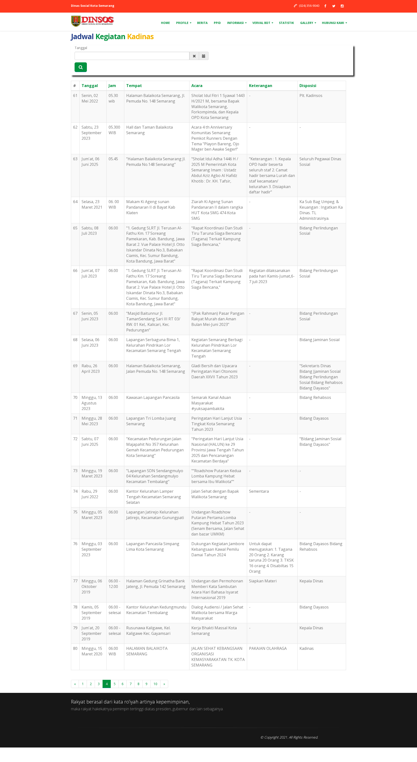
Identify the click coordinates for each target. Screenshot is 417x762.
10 (155, 683)
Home (165, 23)
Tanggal (81, 47)
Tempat (134, 85)
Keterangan (260, 85)
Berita (202, 23)
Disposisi (307, 85)
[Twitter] (333, 5)
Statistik (286, 23)
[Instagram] (342, 5)
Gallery (306, 23)
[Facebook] (325, 5)
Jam (112, 85)
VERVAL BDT (261, 23)
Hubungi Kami (333, 23)
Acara (196, 85)
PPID (217, 23)
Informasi (235, 23)
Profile (182, 23)
